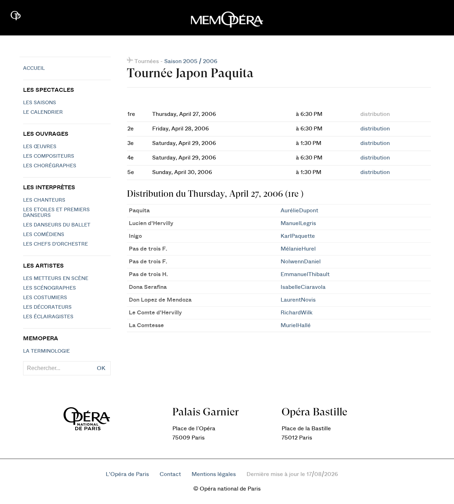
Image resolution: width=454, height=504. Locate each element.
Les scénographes (49, 288)
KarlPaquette (298, 236)
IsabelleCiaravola (303, 287)
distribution (375, 128)
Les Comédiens (43, 234)
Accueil (34, 68)
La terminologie (46, 351)
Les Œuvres (39, 146)
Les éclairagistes (48, 316)
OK (101, 368)
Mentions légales (214, 474)
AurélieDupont (299, 210)
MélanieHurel (298, 249)
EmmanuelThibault (305, 274)
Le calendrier (43, 112)
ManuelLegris (298, 223)
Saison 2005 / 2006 (190, 61)
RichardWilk (296, 312)
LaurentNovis (298, 300)
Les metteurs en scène (55, 278)
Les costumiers (45, 297)
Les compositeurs (48, 156)
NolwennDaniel (301, 261)
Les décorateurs (47, 307)
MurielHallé (296, 325)
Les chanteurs (44, 200)
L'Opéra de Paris (127, 474)
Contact (170, 474)
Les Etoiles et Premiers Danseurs (56, 212)
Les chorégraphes (49, 165)
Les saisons (39, 102)
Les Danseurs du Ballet (56, 225)
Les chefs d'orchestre (55, 244)
